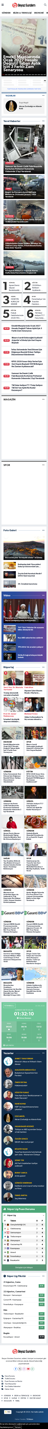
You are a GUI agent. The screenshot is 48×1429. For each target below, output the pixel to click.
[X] (20, 1369)
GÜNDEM (6, 13)
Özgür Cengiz (21, 1139)
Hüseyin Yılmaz (22, 1092)
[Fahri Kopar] (8, 1107)
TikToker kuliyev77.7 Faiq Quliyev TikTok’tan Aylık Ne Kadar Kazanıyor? (40, 315)
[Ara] (45, 5)
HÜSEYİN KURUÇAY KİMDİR (15, 301)
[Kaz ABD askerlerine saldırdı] (9, 638)
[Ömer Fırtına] (8, 1084)
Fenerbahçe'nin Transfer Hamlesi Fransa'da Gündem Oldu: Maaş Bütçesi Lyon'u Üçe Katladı (39, 301)
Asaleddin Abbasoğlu (25, 1070)
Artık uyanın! (20, 1176)
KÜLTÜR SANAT (35, 1398)
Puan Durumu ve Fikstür (13, 1381)
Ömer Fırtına (21, 1082)
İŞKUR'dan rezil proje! (24, 1142)
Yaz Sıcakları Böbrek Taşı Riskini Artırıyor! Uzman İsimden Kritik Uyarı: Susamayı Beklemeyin (12, 865)
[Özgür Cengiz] (8, 1140)
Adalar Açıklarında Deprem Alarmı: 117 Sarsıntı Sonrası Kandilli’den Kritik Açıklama (34, 989)
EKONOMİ (39, 13)
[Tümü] (43, 121)
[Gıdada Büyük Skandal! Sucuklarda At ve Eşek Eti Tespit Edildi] (35, 822)
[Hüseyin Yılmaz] (8, 1095)
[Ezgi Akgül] (8, 1118)
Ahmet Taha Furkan (24, 1059)
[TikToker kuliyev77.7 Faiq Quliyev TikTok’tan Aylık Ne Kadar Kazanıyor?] (35, 792)
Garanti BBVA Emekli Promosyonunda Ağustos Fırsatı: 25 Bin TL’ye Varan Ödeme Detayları (11, 928)
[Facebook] (16, 1369)
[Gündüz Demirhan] (8, 1186)
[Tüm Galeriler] (43, 530)
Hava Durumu (10, 1376)
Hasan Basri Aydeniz (27, 103)
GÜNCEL (12, 282)
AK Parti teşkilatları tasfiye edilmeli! (26, 1164)
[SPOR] (43, 465)
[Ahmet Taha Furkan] (8, 1061)
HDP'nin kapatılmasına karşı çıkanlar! (26, 1108)
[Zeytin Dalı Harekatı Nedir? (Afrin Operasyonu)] (9, 575)
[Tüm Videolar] (43, 596)
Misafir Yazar (21, 1149)
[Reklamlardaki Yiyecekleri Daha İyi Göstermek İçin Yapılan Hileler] (9, 565)
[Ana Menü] (3, 5)
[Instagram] (24, 1369)
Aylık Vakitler (9, 1045)
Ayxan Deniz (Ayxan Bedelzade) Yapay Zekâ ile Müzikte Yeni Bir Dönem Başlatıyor (14, 288)
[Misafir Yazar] (8, 1152)
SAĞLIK (6, 858)
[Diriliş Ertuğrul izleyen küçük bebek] (9, 656)
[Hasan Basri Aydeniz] (11, 106)
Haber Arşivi (9, 1389)
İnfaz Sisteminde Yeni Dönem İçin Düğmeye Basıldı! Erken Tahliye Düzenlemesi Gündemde (26, 352)
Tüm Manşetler (10, 1384)
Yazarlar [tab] (10, 96)
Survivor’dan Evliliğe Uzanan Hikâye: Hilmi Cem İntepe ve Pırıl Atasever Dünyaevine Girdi (12, 957)
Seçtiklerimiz (20, 1199)
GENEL (13, 296)
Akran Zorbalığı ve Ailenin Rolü (28, 1119)
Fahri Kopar (20, 1104)
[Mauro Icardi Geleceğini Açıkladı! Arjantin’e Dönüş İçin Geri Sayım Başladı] (35, 733)
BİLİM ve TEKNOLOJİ (22, 13)
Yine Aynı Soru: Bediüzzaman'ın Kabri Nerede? (28, 1097)
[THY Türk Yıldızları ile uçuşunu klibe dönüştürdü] (9, 629)
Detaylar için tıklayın (24, 1268)
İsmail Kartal (21, 1195)
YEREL (17, 1401)
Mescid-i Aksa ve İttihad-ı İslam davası (28, 1063)
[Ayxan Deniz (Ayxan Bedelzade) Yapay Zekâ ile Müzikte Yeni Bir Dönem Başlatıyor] (13, 822)
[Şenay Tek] (8, 1163)
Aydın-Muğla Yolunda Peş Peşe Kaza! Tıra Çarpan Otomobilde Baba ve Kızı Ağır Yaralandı (35, 896)
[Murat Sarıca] (8, 1174)
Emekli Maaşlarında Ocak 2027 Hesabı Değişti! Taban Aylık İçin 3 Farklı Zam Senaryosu (27, 328)
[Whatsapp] (32, 1369)
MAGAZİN (9, 399)
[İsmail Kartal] (8, 1197)
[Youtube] (28, 1369)
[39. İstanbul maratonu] (9, 584)
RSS (8, 1412)
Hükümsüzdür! (21, 1086)
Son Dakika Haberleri (13, 1386)
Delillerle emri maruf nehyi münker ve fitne (29, 1187)
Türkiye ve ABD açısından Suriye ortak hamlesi (30, 107)
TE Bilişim (29, 1419)
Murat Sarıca (21, 1173)
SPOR (34, 296)
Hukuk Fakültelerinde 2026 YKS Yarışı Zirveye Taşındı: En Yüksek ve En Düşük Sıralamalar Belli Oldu (17, 315)
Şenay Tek (19, 1160)
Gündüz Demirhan (23, 1183)
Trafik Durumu (10, 1378)
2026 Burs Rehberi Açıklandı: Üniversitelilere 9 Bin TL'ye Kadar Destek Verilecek (39, 288)
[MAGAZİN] (43, 400)
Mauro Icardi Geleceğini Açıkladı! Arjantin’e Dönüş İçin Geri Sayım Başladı (27, 340)
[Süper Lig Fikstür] (43, 1276)
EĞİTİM (34, 282)
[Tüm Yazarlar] (43, 96)
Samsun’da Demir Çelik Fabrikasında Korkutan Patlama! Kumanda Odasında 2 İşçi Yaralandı (28, 375)
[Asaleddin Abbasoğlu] (8, 1073)
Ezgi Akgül (20, 1116)
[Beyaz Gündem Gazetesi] (24, 5)
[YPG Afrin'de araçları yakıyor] (9, 647)
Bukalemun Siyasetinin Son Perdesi (26, 1074)
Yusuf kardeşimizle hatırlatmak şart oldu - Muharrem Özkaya (28, 1153)
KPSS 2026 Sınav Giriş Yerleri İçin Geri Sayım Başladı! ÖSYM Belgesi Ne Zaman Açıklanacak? (27, 363)
